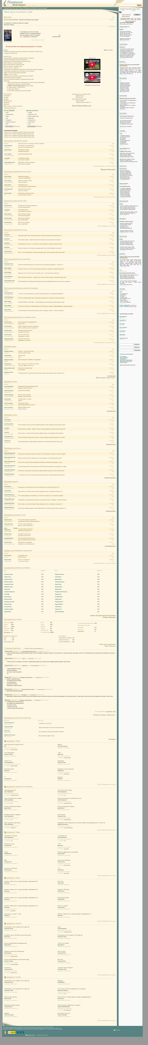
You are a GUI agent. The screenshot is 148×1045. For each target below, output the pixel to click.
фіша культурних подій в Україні (105, 377)
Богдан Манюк (7, 309)
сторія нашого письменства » (107, 644)
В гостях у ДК (79, 97)
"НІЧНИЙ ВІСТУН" (8, 400)
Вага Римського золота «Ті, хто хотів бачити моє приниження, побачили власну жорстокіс (40, 244)
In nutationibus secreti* (125, 186)
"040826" (6, 190)
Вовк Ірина (7, 882)
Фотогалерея (123, 18)
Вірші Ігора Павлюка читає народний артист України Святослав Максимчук (26, 82)
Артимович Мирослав (9, 591)
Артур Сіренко (123, 165)
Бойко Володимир (59, 611)
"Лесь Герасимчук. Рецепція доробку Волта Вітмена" (51, 731)
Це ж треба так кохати (64, 1013)
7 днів (135, 306)
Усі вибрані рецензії (110, 511)
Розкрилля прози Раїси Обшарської (14, 951)
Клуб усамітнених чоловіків (79, 99)
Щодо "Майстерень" (14, 1027)
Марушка (60, 980)
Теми (127, 8)
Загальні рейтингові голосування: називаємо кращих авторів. (19, 79)
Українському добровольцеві (25, 154)
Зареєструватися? (126, 14)
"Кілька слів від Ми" (8, 302)
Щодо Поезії (21, 1027)
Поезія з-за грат (13, 74)
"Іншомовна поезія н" (9, 525)
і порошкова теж (62, 835)
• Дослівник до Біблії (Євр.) (126, 360)
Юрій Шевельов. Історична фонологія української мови (17, 61)
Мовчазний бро (123, 168)
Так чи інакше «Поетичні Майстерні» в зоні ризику (72, 988)
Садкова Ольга (41, 689)
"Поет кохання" (7, 278)
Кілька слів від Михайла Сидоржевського (15, 943)
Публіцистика (28, 8)
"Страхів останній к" (8, 340)
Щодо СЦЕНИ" (45, 1027)
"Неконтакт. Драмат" (8, 215)
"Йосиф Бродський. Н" (9, 509)
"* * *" (5, 151)
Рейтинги (34, 8)
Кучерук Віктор (7, 778)
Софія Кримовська (14, 964)
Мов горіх (60, 959)
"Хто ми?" (6, 557)
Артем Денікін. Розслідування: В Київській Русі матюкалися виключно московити (23, 69)
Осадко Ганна (7, 576)
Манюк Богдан (7, 596)
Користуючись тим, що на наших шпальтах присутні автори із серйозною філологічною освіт (41, 475)
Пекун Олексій (7, 555)
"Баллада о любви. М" (9, 404)
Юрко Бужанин (7, 214)
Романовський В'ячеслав (61, 591)
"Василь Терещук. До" (9, 504)
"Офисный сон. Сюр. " (9, 409)
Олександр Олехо (8, 436)
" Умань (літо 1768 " (8, 219)
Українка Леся (58, 599)
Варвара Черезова (8, 351)
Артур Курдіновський (125, 148)
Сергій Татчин (7, 486)
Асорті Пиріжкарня (35, 665)
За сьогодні (109, 711)
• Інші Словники (123, 362)
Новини (128, 18)
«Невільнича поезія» (64, 639)
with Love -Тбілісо (29, 85)
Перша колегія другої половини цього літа (69, 798)
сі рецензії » (112, 739)
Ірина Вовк (122, 61)
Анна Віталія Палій (8, 423)
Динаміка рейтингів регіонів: (10, 636)
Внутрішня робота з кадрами (12, 814)
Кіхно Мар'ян (61, 869)
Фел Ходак (122, 323)
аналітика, (21, 12)
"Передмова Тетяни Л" (9, 282)
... (136, 305)
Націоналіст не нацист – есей (12, 914)
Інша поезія (15, 8)
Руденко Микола (59, 604)
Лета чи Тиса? (62, 951)
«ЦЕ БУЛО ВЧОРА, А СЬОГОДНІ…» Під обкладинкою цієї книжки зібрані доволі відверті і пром (41, 302)
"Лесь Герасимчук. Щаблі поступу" (46, 735)
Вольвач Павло (8, 604)
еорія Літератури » (110, 646)
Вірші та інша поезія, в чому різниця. (26, 143)
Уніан (132, 18)
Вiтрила (121, 29)
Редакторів (81, 631)
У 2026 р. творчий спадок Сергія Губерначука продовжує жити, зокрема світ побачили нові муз (41, 298)
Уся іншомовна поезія (110, 546)
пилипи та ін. (25, 665)
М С (40, 651)
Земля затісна (31, 121)
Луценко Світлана (8, 754)
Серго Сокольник (8, 403)
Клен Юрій (6, 594)
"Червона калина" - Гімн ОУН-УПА (16, 87)
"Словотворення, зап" (9, 475)
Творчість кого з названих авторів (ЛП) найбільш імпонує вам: (19, 137)
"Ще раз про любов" (8, 433)
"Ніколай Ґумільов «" (8, 521)
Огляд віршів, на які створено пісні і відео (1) (70, 935)
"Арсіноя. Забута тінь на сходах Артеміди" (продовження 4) (21, 897)
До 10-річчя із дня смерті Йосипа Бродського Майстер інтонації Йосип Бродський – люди (40, 462)
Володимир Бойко (8, 538)
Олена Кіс (6, 432)
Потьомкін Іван (8, 606)
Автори (6, 8)
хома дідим (122, 130)
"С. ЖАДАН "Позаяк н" (9, 500)
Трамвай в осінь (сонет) (125, 151)
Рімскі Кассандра (8, 41)
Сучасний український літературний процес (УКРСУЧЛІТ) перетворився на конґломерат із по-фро (42, 466)
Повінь (121, 239)
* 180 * (121, 291)
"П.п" (59, 868)
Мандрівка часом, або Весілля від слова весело (17, 935)
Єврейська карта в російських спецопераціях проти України (18, 76)
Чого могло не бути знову (65, 790)
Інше (7, 123)
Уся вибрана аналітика (109, 477)
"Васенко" (6, 429)
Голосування (122, 8)
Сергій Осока (58, 606)
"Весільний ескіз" (8, 421)
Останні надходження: (125, 305)
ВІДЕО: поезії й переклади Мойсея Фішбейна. (15, 72)
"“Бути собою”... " (8, 458)
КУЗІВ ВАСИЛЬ (7, 853)
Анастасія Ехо (123, 320)
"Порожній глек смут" (9, 186)
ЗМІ (7, 118)
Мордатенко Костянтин (9, 734)
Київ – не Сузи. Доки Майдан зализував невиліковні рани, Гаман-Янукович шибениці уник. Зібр (41, 252)
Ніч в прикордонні (9, 752)
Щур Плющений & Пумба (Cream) (127, 272)
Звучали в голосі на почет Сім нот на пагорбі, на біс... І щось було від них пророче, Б (38, 273)
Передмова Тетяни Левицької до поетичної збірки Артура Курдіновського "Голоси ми (81, 822)
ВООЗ (7, 116)
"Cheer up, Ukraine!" (8, 253)
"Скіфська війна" (8, 561)
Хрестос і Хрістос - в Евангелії (11, 67)
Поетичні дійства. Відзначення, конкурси (69, 1005)
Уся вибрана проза (110, 444)
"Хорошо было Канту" (9, 357)
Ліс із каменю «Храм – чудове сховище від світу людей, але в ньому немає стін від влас (39, 239)
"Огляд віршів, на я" (8, 294)
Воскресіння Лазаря (63, 897)
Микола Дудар (7, 268)
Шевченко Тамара (8, 961)
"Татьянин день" (7, 535)
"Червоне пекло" (7, 392)
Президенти (8, 120)
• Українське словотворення (126, 354)
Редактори (92, 615)
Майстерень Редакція (9, 24)
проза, (13, 12)
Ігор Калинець (7, 490)
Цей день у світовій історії (10, 53)
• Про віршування (124, 357)
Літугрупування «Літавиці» (65, 637)
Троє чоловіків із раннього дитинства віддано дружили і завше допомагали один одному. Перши (41, 424)
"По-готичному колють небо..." (127, 116)
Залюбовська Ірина (59, 581)
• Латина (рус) (123, 358)
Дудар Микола (58, 579)
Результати (17, 126)
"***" (5, 194)
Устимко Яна (7, 440)
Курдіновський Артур (63, 824)
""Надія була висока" (8, 182)
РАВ (5, 860)
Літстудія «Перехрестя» (64, 641)
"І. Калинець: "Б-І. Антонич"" (45, 723)
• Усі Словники (123, 356)
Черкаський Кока (62, 952)
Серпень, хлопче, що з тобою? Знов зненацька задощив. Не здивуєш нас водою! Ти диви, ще (40, 269)
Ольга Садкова (123, 113)
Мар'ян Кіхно (66, 873)
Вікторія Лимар (8, 533)
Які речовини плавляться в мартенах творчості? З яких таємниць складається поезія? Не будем (41, 454)
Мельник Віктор (8, 599)
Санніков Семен (8, 651)
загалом (113, 166)
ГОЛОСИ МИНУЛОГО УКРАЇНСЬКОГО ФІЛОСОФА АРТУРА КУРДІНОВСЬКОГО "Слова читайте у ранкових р (44, 281)
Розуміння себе (31, 120)
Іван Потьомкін (123, 95)
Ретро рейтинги (111, 615)
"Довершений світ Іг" (8, 492)
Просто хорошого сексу (33, 116)
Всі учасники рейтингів (101, 615)
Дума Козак (7, 770)
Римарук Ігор (58, 594)
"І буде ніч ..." (7, 352)
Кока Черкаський (8, 189)
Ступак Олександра (9, 1014)
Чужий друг (122, 46)
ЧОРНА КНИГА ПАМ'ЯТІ (24, 390)
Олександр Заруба (8, 386)
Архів (59, 927)
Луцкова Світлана (8, 574)
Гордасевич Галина (8, 584)
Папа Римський (9, 114)
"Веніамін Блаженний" (9, 327)
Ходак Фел (60, 778)
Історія (139, 18)
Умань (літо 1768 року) (64, 860)
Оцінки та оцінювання (39, 143)
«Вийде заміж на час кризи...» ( (83, 102)
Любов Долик (7, 419)
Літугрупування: (62, 636)
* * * (120, 80)
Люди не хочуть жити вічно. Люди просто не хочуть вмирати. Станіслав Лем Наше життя (39, 458)
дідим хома (31, 658)
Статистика (40, 8)
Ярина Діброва (123, 316)
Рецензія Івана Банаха (10, 997)
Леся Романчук (7, 363)
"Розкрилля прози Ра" (9, 311)
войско (6, 852)
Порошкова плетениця (10, 835)
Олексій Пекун (61, 891)
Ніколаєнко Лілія (8, 579)
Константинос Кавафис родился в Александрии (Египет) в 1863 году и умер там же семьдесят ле (42, 508)
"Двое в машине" (8, 531)
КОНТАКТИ (51, 1027)
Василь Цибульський (9, 368)
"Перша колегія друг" (8, 265)
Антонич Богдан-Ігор (9, 722)
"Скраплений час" (8, 388)
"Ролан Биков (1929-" (9, 336)
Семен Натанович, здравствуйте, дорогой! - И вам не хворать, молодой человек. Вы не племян (41, 437)
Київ (5, 639)
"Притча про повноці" (9, 425)
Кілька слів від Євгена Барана (12, 806)
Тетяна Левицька (124, 44)
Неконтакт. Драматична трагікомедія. (68, 852)
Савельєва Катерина (62, 746)
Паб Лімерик (122, 218)
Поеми (10, 8)
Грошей (30, 112)
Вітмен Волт (7, 730)
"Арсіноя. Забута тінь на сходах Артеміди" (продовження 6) (21, 881)
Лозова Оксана (58, 586)
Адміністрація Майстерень (64, 1006)
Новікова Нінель (56, 36)
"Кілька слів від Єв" (8, 269)
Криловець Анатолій (9, 601)
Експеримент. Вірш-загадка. (12, 1005)
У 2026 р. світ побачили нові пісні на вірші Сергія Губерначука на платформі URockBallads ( (40, 293)
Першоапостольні (9, 844)
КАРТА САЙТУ (6, 1027)
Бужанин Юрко (61, 853)
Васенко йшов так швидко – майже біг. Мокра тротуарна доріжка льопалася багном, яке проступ (41, 429)
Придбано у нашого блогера (126, 221)
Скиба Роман (58, 576)
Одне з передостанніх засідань (13, 798)
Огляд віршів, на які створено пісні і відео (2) (16, 927)
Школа (130, 8)
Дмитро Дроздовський (9, 453)
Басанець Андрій (8, 581)
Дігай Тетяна (7, 936)
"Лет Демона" (7, 463)
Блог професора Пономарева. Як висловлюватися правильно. (19, 58)
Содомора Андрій (8, 609)
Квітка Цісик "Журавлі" (13, 89)
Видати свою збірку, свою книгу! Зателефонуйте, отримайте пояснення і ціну (23, 51)
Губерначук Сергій (8, 928)
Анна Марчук (123, 330)
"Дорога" (6, 361)
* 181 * (121, 133)
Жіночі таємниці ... (80, 100)
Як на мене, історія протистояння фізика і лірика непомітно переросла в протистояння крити (41, 470)
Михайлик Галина (8, 586)
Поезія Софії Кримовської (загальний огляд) (16, 959)
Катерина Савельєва (124, 26)
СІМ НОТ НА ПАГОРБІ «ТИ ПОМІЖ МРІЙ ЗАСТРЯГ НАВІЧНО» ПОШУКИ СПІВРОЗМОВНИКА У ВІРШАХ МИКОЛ (45, 306)
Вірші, (7, 12)
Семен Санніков (14, 749)
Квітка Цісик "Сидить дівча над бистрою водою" (19, 90)
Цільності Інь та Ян (32, 114)
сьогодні (131, 306)
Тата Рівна (6, 428)
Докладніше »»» (8, 632)
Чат (135, 18)
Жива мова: (7, 80)
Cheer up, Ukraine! (63, 905)
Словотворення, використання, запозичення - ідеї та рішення (19, 71)
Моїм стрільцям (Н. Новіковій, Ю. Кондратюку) (29, 359)
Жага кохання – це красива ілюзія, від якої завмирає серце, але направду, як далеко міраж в (40, 433)
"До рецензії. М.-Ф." (8, 471)
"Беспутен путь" (7, 539)
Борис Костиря (123, 236)
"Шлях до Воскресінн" (9, 396)
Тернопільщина (7, 641)
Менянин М (7, 915)
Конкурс (134, 8)
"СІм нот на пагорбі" (63, 943)
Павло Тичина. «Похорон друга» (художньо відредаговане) (74, 997)
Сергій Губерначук (8, 292)
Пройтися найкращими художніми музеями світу (16, 59)
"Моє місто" (6, 373)
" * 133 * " (6, 211)
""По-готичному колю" (9, 155)
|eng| (45, 8)
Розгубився (24, 694)
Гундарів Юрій (61, 899)
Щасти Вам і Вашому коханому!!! (15, 690)
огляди (29, 12)
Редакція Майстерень (9, 474)
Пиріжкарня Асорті (8, 263)
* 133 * (59, 844)
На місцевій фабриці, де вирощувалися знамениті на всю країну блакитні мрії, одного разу (40, 441)
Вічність (139, 19)
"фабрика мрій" (7, 442)
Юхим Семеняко (14, 956)
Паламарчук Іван (59, 601)
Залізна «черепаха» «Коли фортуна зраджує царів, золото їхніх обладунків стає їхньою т (40, 248)
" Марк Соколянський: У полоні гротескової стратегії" (51, 727)
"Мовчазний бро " (8, 178)
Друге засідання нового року (12, 822)
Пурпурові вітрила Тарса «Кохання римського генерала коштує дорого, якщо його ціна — (40, 235)
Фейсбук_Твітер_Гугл (11, 121)
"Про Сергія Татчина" (9, 488)
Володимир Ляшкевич (9, 469)
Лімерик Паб (8, 677)
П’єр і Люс (60, 881)
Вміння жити (31, 118)
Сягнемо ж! (7, 967)
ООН (7, 112)
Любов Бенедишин (8, 390)
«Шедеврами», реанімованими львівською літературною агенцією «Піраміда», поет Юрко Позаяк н (42, 499)
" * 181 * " (6, 159)
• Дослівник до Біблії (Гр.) (126, 361)
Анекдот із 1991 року (63, 889)
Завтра (121, 203)
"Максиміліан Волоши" (9, 323)
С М (120, 270)
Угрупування (123, 19)
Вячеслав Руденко (124, 183)
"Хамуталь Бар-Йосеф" (9, 544)
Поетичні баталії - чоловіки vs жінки (13, 66)
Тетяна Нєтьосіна (124, 338)
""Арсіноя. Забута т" (8, 236)
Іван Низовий (7, 399)
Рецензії (21, 8)
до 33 (128, 19)
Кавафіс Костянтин (59, 574)
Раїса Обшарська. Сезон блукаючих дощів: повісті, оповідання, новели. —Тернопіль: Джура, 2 (41, 310)
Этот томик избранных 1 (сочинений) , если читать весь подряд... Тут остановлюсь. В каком (40, 495)
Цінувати (6, 1013)
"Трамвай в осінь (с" (8, 164)
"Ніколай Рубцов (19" (8, 332)
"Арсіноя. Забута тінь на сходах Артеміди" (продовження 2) (74, 914)
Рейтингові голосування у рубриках (12, 77)
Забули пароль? (126, 16)
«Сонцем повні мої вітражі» (65, 967)
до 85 (135, 19)
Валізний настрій (9, 769)
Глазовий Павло (59, 596)
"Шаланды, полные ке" (9, 438)
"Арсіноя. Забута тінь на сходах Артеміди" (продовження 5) (21, 889)
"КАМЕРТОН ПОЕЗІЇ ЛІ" (9, 454)
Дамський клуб (80, 95)
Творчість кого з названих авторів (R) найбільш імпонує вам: (19, 133)
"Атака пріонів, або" (8, 467)
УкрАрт (138, 8)
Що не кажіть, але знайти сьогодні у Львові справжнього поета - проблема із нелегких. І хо (40, 491)
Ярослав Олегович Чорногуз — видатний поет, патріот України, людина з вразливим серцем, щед (42, 277)
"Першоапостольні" (8, 207)
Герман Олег (7, 589)
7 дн (131, 305)
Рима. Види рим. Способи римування (13, 63)
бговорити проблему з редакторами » (104, 715)
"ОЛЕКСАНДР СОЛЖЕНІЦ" (10, 496)
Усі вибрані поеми (111, 411)
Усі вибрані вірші (111, 376)
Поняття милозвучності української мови (14, 64)
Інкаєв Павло (61, 882)
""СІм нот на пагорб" (8, 307)
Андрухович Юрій (8, 726)
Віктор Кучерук (123, 78)
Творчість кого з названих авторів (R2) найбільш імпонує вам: (19, 135)
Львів (5, 637)
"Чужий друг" (7, 147)
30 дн (134, 305)
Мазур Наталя (58, 589)
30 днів (109, 166)
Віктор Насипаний (124, 201)
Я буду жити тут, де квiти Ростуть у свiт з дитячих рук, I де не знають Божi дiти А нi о (38, 487)
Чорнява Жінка (7, 355)
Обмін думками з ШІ (10, 790)
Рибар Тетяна (58, 584)
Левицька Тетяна (62, 762)
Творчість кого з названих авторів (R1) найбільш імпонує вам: (19, 132)
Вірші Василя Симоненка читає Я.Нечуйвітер (19, 84)
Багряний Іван (7, 611)
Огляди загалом (112, 26)
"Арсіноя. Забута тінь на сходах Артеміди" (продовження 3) (21, 905)
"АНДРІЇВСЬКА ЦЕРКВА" (9, 365)
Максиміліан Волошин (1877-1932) (127, 98)
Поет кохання (61, 814)
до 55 (132, 19)
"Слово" (6, 369)
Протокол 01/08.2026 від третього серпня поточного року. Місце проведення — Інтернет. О (40, 264)
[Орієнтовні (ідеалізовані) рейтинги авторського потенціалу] (5, 572)
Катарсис (60, 777)
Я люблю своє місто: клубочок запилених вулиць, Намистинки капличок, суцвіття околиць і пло (41, 373)
